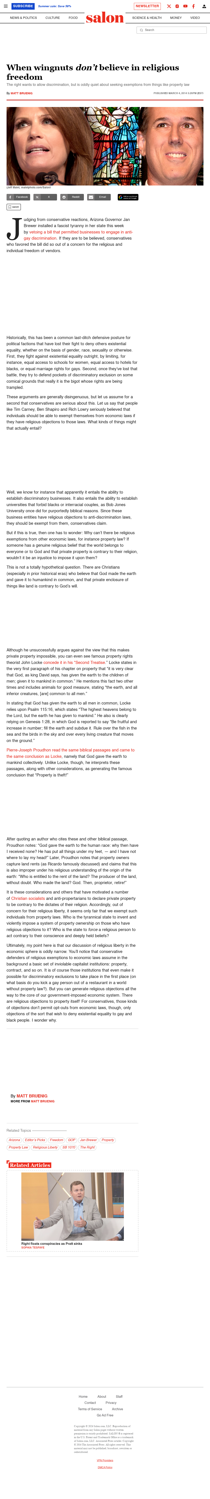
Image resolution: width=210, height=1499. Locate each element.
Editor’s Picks (35, 1140)
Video (195, 17)
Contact (90, 1403)
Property (108, 1140)
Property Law (18, 1147)
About (101, 1397)
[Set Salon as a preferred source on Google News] (128, 197)
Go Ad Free (105, 1415)
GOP (71, 1140)
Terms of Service (90, 1409)
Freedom (56, 1140)
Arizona (14, 1140)
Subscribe (23, 6)
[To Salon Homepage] (105, 17)
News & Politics (23, 17)
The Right (87, 1147)
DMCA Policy (105, 1467)
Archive (117, 1409)
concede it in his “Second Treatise (74, 663)
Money (176, 17)
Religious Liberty (45, 1147)
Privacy (111, 1403)
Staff (119, 1397)
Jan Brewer (88, 1140)
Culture (53, 17)
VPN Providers (105, 1460)
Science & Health (147, 17)
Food (73, 17)
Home (83, 1397)
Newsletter (147, 6)
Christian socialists (28, 899)
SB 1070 (68, 1147)
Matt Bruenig (22, 93)
